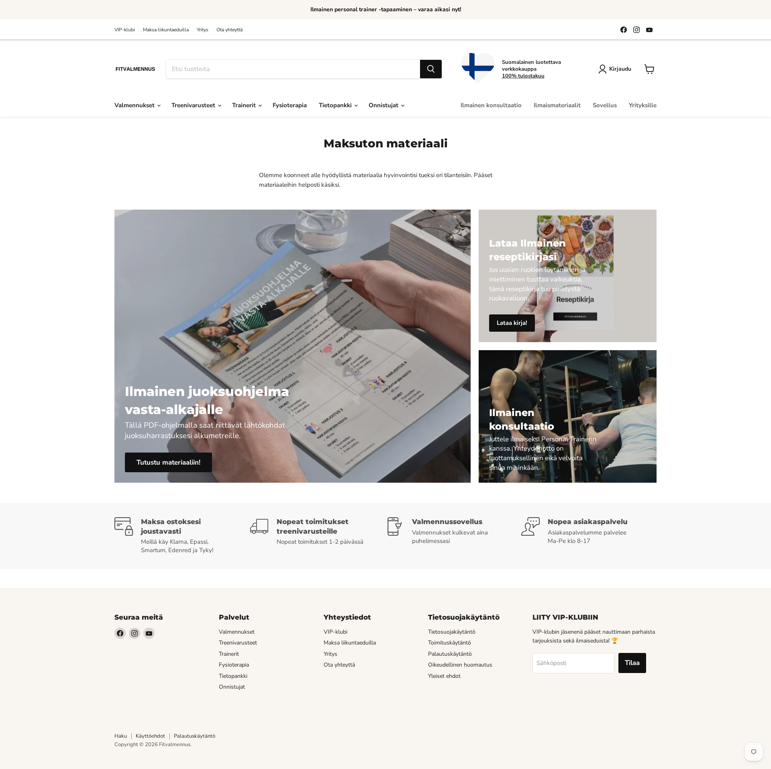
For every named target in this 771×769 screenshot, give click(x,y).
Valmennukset (135, 105)
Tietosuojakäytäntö (451, 632)
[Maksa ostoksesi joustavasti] (182, 536)
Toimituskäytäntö (449, 643)
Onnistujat (384, 105)
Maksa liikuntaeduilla (166, 30)
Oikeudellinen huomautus (460, 665)
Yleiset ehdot (444, 676)
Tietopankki (336, 105)
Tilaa (632, 662)
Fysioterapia (290, 105)
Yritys (202, 30)
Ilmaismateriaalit (557, 105)
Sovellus (605, 105)
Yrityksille (643, 105)
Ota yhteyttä (229, 30)
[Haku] (431, 69)
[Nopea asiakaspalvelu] (589, 536)
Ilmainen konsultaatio (491, 105)
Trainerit (244, 105)
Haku (120, 736)
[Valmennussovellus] (453, 536)
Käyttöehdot (150, 736)
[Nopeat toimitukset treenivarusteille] (318, 536)
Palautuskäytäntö (450, 654)
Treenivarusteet (194, 105)
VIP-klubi (124, 30)
